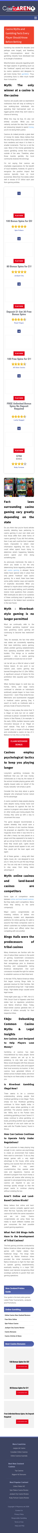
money (31, 127)
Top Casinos (19, 1471)
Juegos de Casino (19, 1448)
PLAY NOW (19, 216)
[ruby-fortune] (19, 444)
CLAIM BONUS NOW (22, 1366)
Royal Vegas (19, 323)
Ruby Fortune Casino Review (19, 1498)
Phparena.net (20, 1506)
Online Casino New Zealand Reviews (17, 1315)
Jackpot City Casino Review (14, 1328)
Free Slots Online (11, 1319)
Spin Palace (19, 230)
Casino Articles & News (13, 1336)
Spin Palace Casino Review (19, 1490)
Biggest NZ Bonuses (19, 1474)
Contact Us (19, 1510)
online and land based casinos (22, 899)
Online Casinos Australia (19, 1456)
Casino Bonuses (10, 1332)
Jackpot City (19, 276)
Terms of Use (19, 1522)
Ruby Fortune (19, 467)
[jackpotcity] (19, 254)
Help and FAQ (19, 1526)
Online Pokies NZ (19, 1486)
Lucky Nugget (19, 420)
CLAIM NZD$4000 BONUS (19, 743)
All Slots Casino (19, 368)
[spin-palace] (19, 209)
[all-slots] (19, 347)
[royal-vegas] (19, 299)
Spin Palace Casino (11, 1324)
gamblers (25, 74)
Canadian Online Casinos (19, 1452)
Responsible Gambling (19, 1518)
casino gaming (13, 570)
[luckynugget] (19, 391)
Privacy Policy (19, 1514)
